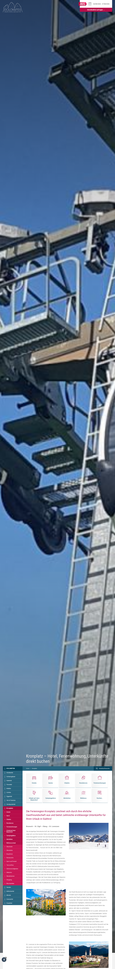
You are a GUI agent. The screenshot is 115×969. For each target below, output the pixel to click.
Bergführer (9, 854)
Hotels (8, 812)
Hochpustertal (10, 804)
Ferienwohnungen (11, 827)
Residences (9, 823)
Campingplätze (11, 835)
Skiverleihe (9, 850)
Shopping (9, 880)
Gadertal (9, 780)
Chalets (8, 819)
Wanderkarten (10, 876)
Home (27, 768)
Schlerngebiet (10, 776)
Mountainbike (10, 883)
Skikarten (9, 872)
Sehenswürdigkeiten (12, 868)
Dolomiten (10, 768)
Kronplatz (9, 808)
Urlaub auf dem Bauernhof (11, 831)
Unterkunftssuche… (104, 768)
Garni (8, 815)
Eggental (9, 796)
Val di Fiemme (10, 800)
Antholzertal (10, 891)
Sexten (8, 887)
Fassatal (9, 784)
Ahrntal (8, 895)
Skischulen (9, 846)
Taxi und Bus (10, 865)
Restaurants (9, 857)
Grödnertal (9, 773)
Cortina (8, 792)
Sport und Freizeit (11, 861)
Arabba (8, 788)
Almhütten (9, 839)
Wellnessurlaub (11, 843)
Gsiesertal (9, 899)
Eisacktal (9, 903)
